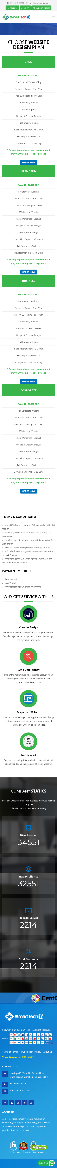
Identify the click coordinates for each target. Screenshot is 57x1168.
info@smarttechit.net (38, 3)
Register (13, 7)
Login (26, 7)
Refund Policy (26, 1051)
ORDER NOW (28, 491)
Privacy (37, 1051)
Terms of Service (10, 1051)
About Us (47, 1051)
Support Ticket (42, 7)
